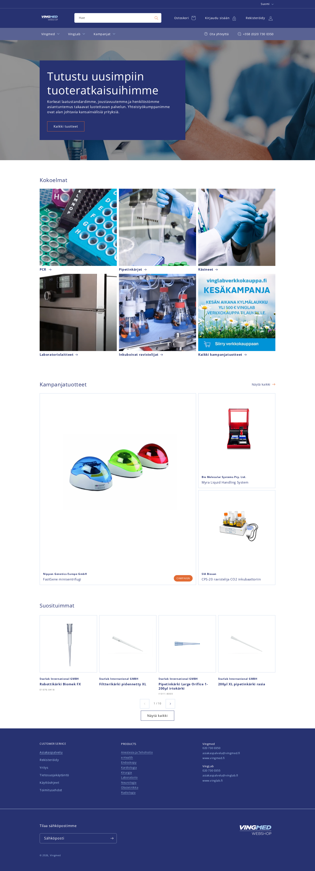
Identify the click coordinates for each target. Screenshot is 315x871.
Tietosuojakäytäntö (54, 775)
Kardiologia (129, 767)
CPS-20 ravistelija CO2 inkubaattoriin (231, 579)
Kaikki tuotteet (66, 126)
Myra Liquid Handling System (225, 482)
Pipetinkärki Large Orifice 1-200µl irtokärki (183, 686)
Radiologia (128, 792)
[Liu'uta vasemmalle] (144, 703)
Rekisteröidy (49, 760)
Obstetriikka (129, 787)
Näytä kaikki (261, 384)
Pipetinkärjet (130, 270)
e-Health (127, 757)
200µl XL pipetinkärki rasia (241, 684)
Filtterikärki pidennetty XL (122, 684)
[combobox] (117, 18)
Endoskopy (128, 762)
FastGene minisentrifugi (62, 579)
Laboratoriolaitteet (57, 355)
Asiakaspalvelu (51, 752)
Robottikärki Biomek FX (60, 684)
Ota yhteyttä (219, 34)
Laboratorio (129, 777)
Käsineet (205, 270)
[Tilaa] (112, 838)
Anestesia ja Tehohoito (137, 752)
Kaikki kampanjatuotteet (220, 355)
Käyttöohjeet (49, 783)
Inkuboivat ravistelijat (139, 355)
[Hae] (156, 18)
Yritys (44, 768)
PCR (43, 270)
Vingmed (55, 855)
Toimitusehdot (51, 790)
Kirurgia (126, 772)
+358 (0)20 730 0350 (258, 34)
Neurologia (128, 782)
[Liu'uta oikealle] (170, 703)
